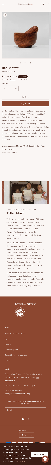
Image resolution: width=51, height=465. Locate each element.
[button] (19, 461)
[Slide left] (20, 63)
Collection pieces (11, 350)
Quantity (5, 84)
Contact (8, 360)
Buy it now (25, 104)
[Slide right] (30, 63)
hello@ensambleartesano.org (17, 394)
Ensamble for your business (16, 355)
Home (7, 339)
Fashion (8, 344)
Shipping (13, 79)
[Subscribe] (43, 410)
